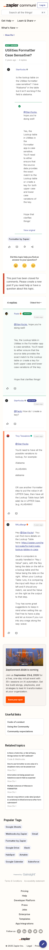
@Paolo (18, 411)
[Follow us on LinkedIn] (24, 931)
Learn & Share (25, 20)
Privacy (38, 946)
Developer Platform (24, 900)
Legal (29, 946)
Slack (27, 847)
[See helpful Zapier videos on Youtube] (41, 931)
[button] (42, 5)
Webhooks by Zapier (16, 834)
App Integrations (24, 923)
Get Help (6, 20)
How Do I (9, 35)
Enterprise (24, 914)
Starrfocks (21, 69)
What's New (8, 27)
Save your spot (15, 699)
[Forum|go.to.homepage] (19, 5)
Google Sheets (13, 827)
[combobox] (24, 12)
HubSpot (10, 854)
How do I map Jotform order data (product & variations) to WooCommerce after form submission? (24, 800)
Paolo (16, 313)
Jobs (24, 909)
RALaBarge (20, 524)
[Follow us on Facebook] (19, 931)
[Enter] (4, 12)
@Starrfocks (30, 112)
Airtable (23, 854)
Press (25, 905)
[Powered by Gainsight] (25, 875)
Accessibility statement (34, 881)
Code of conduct (15, 722)
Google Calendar (14, 861)
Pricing (24, 891)
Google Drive (12, 847)
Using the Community (18, 726)
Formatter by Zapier (19, 239)
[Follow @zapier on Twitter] (35, 931)
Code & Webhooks (16, 759)
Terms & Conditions (13, 881)
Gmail (35, 834)
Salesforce (33, 861)
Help (24, 895)
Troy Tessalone (22, 436)
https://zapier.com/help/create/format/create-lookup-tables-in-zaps (29, 546)
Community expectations (20, 731)
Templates (24, 919)
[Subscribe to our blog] (30, 931)
